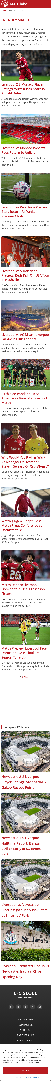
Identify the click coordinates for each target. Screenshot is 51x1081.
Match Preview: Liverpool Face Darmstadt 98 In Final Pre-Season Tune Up (23, 652)
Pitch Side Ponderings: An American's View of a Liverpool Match (24, 398)
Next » (27, 677)
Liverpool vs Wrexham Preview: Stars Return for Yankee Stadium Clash (24, 211)
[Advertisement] (25, 701)
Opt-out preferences (19, 1077)
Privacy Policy (33, 1077)
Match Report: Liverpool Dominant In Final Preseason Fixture (23, 589)
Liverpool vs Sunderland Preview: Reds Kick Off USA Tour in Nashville (25, 275)
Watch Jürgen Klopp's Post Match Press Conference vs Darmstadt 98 (21, 525)
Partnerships (25, 1035)
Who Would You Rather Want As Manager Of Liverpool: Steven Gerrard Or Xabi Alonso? (25, 462)
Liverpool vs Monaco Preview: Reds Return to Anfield (23, 150)
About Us (25, 1030)
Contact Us (25, 1024)
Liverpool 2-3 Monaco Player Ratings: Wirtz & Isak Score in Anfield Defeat (23, 88)
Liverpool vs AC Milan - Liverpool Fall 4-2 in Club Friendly (25, 336)
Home (5, 10)
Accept (25, 1070)
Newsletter (25, 1019)
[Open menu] (47, 4)
